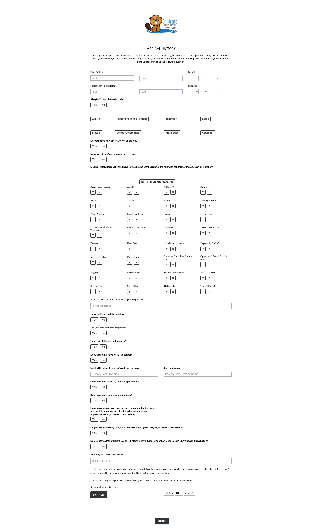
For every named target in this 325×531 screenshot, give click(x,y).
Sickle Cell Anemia (208, 272)
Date (166, 487)
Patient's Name (97, 72)
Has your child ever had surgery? (108, 341)
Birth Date (192, 72)
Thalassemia (169, 286)
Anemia (203, 187)
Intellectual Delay (98, 257)
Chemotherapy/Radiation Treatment (101, 229)
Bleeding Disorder (208, 200)
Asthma (130, 200)
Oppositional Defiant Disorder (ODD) (214, 258)
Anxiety (94, 200)
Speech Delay (96, 286)
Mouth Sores (133, 257)
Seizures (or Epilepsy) (174, 272)
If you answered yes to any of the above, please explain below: (118, 299)
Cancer (167, 214)
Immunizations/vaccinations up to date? (113, 154)
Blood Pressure (97, 214)
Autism (167, 200)
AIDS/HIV (169, 187)
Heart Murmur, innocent (174, 243)
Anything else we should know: (106, 454)
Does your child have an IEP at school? (111, 354)
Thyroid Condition (208, 286)
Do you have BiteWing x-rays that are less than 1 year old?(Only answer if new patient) (136, 427)
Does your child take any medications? (111, 395)
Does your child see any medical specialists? (114, 381)
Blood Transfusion (135, 214)
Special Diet (132, 286)
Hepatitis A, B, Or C (209, 243)
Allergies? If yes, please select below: (107, 99)
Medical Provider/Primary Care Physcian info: (114, 368)
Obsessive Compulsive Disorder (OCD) (178, 258)
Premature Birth (134, 272)
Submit (162, 520)
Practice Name (172, 368)
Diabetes (94, 243)
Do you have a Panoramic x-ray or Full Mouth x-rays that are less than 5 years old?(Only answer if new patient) (149, 441)
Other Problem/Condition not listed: (107, 314)
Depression (169, 227)
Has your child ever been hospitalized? (108, 327)
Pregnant (94, 272)
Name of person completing (102, 86)
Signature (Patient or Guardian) (104, 487)
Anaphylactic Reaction (100, 187)
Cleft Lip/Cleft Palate (136, 227)
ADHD (130, 187)
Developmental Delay (210, 227)
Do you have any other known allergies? (113, 140)
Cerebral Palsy (206, 214)
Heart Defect (132, 243)
